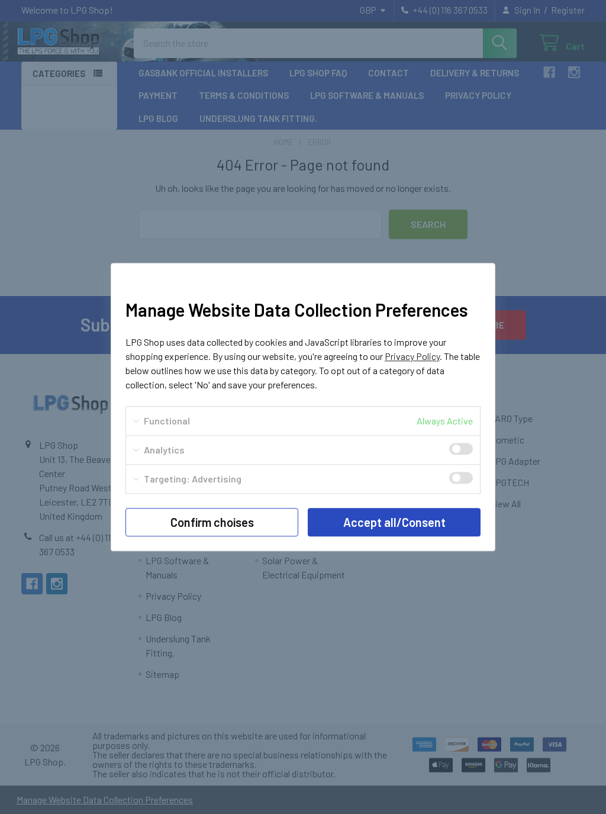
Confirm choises (212, 522)
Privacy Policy (412, 356)
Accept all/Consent (394, 522)
